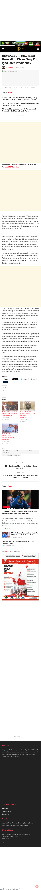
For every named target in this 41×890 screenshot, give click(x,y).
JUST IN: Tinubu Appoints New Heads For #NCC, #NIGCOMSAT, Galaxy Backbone (24, 534)
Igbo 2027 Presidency (12, 167)
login (7, 552)
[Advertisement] (20, 20)
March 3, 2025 (20, 67)
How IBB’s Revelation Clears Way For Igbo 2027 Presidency (17, 451)
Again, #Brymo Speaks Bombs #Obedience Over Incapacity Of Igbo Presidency (27, 414)
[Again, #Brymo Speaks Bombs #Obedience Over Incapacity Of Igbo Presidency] (27, 406)
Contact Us (5, 814)
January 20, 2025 (14, 516)
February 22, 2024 (17, 537)
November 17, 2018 (9, 545)
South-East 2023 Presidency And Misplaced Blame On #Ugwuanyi (8, 436)
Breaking (6, 507)
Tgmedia (10, 67)
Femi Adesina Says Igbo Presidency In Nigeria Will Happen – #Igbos (9, 413)
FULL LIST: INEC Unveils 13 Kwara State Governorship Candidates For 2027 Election (20, 104)
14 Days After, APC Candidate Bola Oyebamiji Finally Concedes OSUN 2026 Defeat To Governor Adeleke (19, 99)
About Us (5, 808)
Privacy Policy (6, 811)
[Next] (22, 117)
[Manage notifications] (37, 886)
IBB (17, 164)
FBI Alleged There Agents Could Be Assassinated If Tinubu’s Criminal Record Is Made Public (19, 110)
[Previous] (18, 117)
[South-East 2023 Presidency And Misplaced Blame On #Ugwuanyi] (10, 428)
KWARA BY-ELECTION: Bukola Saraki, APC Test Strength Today (18, 542)
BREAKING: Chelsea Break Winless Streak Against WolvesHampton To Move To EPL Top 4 (19, 512)
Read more (7, 528)
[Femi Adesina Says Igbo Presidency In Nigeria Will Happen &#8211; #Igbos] (10, 406)
